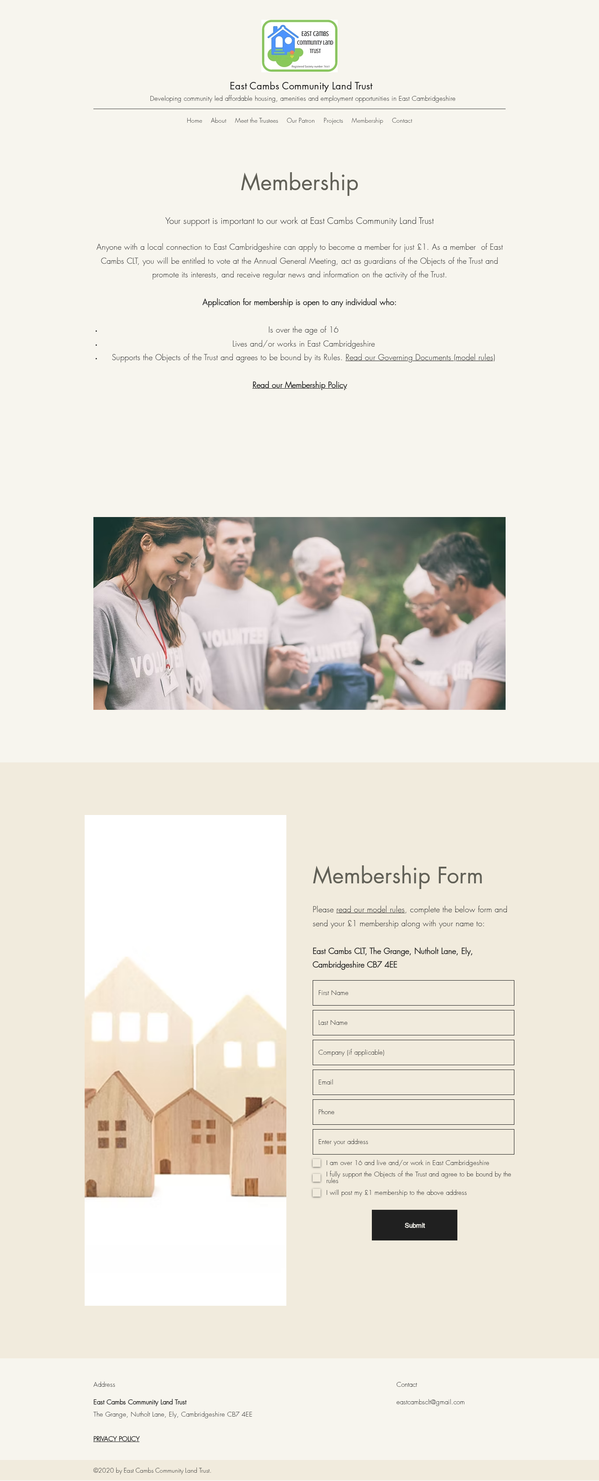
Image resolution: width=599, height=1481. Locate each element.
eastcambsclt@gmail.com (430, 1402)
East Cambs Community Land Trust (301, 86)
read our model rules (370, 909)
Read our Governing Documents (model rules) (420, 357)
